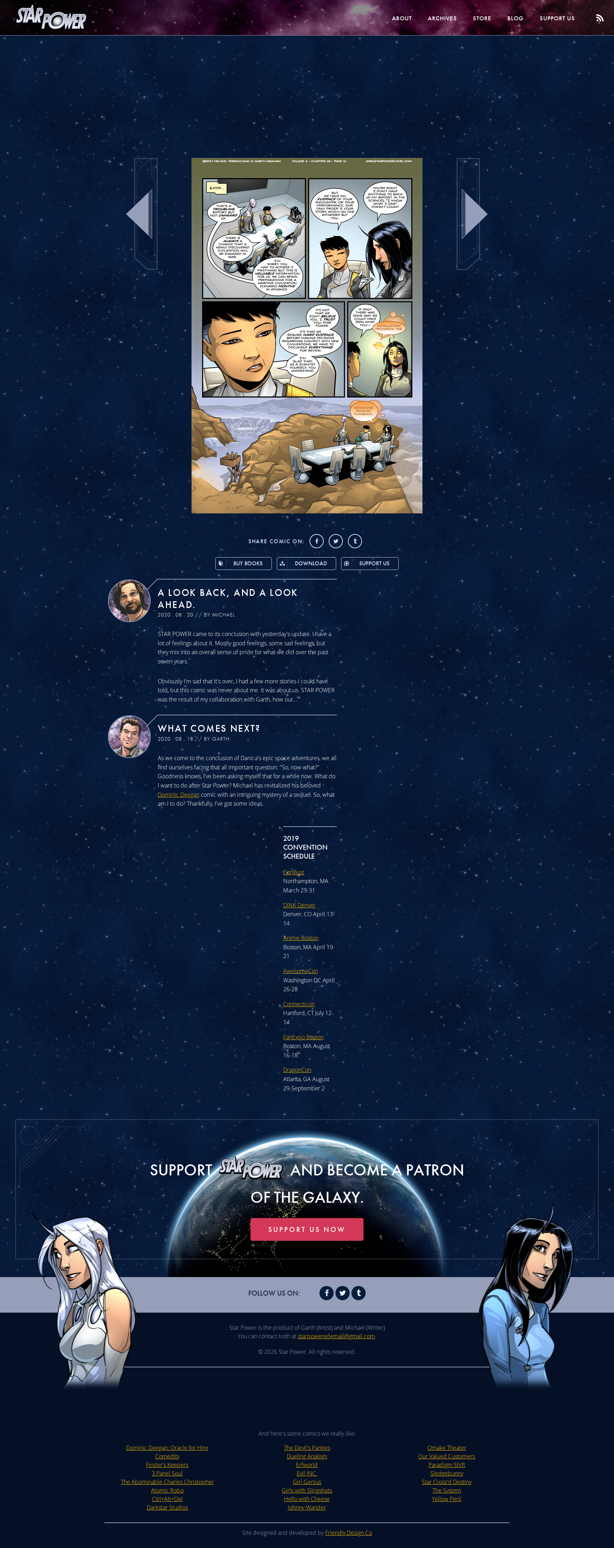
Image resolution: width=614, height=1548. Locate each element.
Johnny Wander (307, 1507)
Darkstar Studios (167, 1507)
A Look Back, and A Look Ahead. (228, 598)
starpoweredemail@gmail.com (336, 1336)
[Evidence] (307, 511)
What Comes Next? (209, 728)
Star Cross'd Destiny (447, 1482)
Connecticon (299, 1004)
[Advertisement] (307, 92)
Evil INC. (307, 1473)
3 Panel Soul (167, 1473)
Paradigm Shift (447, 1465)
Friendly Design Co (348, 1533)
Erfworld (307, 1465)
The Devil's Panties (307, 1448)
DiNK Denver (299, 905)
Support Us (557, 18)
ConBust (293, 872)
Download (311, 563)
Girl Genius (307, 1482)
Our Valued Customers (446, 1456)
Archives (442, 18)
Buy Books (248, 563)
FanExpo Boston (303, 1037)
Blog (515, 18)
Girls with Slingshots (307, 1490)
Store (482, 18)
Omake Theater (446, 1448)
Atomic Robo (167, 1490)
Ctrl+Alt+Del (167, 1499)
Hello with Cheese (307, 1499)
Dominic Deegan (178, 795)
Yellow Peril (446, 1499)
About (402, 18)
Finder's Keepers (167, 1465)
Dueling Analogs (307, 1456)
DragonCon (297, 1070)
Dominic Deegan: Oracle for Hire (167, 1448)
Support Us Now (307, 1229)
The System (446, 1490)
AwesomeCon (300, 971)
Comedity (167, 1456)
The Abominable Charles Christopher (167, 1482)
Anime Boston (300, 938)
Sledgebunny (446, 1473)
